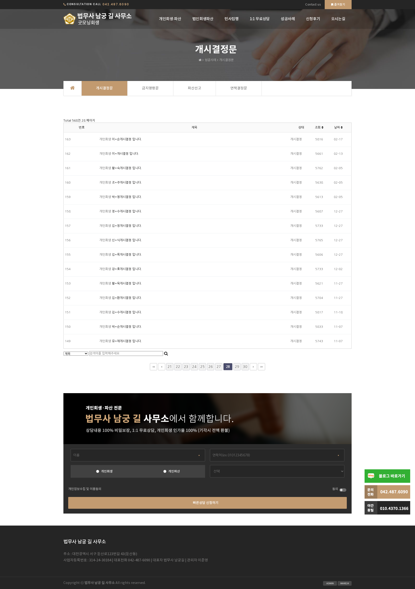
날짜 (337, 127)
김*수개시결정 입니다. (127, 312)
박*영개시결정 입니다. (127, 196)
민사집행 (232, 19)
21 (170, 366)
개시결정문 (104, 88)
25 (202, 366)
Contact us (313, 4)
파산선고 (194, 88)
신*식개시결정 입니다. (127, 240)
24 (194, 366)
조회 (318, 127)
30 (245, 366)
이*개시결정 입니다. (125, 153)
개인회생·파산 (170, 19)
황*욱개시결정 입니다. (127, 283)
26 (210, 366)
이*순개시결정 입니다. (127, 139)
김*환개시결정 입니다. (127, 297)
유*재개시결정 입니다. (127, 341)
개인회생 (107, 471)
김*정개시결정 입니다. (127, 225)
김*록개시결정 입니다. (127, 254)
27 (219, 366)
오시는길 (338, 19)
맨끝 (261, 366)
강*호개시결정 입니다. (127, 269)
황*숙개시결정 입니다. (127, 168)
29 (237, 366)
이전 (161, 366)
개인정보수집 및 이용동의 (84, 489)
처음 (153, 366)
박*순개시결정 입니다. (127, 326)
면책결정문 (238, 88)
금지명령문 (150, 88)
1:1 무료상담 (260, 19)
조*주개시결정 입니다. (127, 182)
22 (178, 366)
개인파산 (174, 471)
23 (186, 366)
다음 (253, 366)
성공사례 (288, 19)
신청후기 (313, 19)
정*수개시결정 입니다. (127, 211)
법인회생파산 (203, 19)
